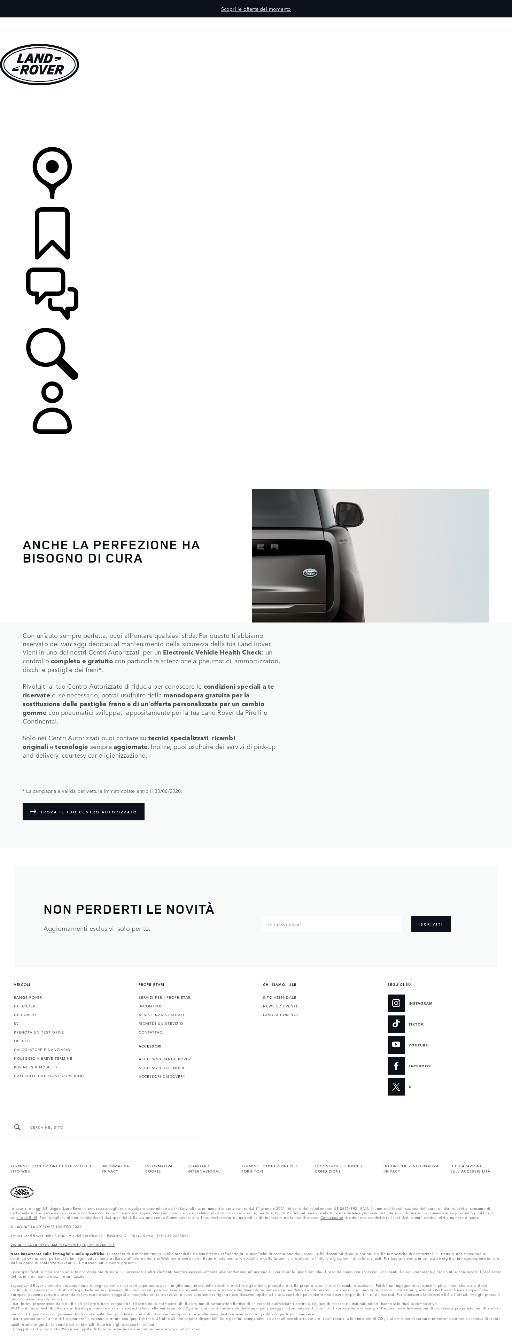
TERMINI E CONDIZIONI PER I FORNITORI (270, 1168)
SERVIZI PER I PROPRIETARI (165, 997)
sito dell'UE (27, 1217)
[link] (256, 117)
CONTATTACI (151, 1032)
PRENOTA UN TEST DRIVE (39, 1032)
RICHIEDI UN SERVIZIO (161, 1023)
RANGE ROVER (28, 997)
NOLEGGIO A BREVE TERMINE (43, 1058)
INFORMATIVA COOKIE (159, 1168)
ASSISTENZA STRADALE (162, 1014)
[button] (256, 20)
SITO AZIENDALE (279, 997)
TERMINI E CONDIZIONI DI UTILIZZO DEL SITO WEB (51, 1168)
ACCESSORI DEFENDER (161, 1067)
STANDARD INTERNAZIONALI (205, 1168)
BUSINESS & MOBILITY (36, 1066)
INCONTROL (150, 1005)
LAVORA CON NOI (280, 1014)
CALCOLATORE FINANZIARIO (42, 1049)
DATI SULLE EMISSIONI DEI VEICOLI (49, 1075)
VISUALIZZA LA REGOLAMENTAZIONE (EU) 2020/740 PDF (62, 1244)
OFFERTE (23, 1040)
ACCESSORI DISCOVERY (162, 1076)
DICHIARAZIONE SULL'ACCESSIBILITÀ (470, 1168)
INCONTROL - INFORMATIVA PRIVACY (411, 1168)
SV (16, 1023)
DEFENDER (25, 1005)
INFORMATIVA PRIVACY (115, 1168)
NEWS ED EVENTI (280, 1005)
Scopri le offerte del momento (256, 8)
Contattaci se (331, 1217)
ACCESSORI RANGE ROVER (165, 1058)
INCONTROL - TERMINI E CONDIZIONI (339, 1168)
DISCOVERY (25, 1014)
